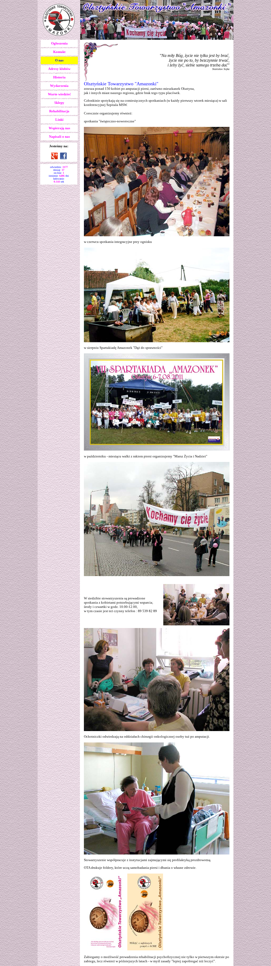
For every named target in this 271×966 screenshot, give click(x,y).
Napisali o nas (59, 137)
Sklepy (59, 103)
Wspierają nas (59, 128)
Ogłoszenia (59, 43)
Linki (59, 120)
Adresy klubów (59, 69)
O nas (59, 60)
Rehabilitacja (59, 111)
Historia (59, 77)
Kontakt (59, 52)
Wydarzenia (59, 86)
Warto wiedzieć (59, 94)
